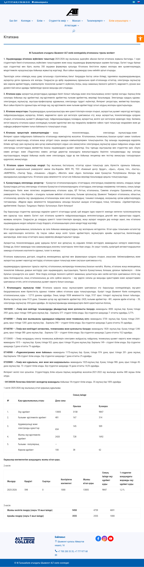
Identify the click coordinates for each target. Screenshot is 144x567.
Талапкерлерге (95, 21)
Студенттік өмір (57, 21)
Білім (39, 21)
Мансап (76, 21)
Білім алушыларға (118, 21)
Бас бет (13, 21)
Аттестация (70, 26)
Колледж (26, 21)
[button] (140, 38)
